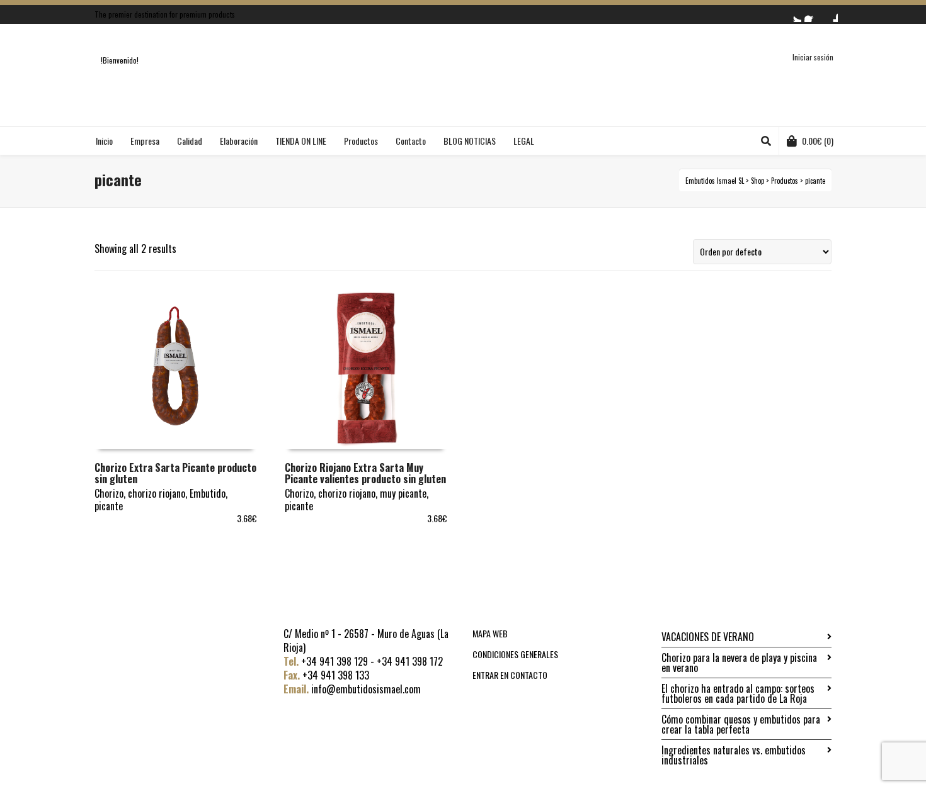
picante (108, 505)
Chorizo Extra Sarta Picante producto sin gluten (175, 473)
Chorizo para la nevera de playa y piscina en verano (739, 662)
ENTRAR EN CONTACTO (509, 674)
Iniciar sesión (812, 57)
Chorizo (108, 493)
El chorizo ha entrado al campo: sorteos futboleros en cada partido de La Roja (738, 693)
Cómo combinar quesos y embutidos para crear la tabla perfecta (740, 724)
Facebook (812, 14)
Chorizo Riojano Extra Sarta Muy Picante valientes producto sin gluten (365, 473)
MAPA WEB (490, 633)
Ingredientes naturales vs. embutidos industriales (733, 755)
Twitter (793, 14)
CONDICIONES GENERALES (515, 654)
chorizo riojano (156, 493)
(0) (817, 140)
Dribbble (830, 14)
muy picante (403, 493)
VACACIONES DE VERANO (707, 636)
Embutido (208, 493)
